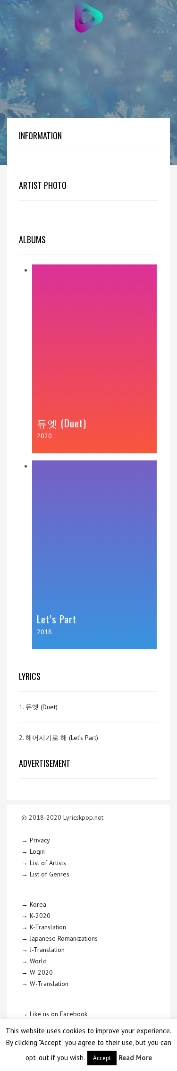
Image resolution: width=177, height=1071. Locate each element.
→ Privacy (35, 840)
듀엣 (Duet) (61, 423)
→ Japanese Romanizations (59, 938)
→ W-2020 (37, 972)
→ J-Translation (43, 949)
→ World (34, 961)
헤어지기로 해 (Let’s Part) (61, 737)
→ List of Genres (45, 874)
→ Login (33, 851)
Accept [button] (102, 1058)
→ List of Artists (43, 862)
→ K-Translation (43, 927)
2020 (44, 436)
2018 (44, 632)
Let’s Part (57, 619)
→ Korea (33, 904)
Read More (135, 1057)
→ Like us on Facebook (54, 1014)
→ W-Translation (44, 983)
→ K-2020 (36, 915)
